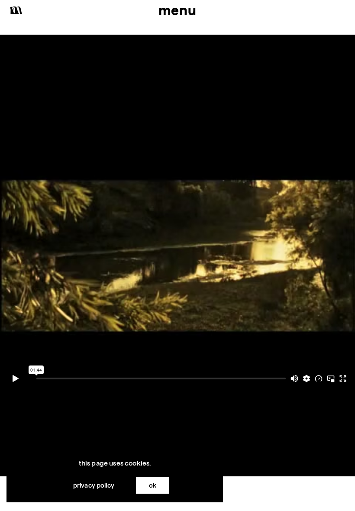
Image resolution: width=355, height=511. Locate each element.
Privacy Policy (93, 485)
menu (177, 10)
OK (152, 485)
